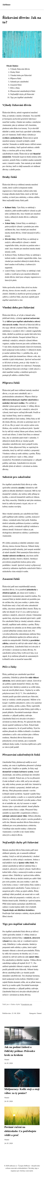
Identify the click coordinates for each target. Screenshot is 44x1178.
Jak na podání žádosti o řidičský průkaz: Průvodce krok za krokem (19, 1051)
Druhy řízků (15, 72)
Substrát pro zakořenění (19, 82)
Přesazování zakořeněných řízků (22, 91)
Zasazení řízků (16, 85)
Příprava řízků (15, 78)
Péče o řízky (15, 88)
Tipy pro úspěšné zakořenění (21, 97)
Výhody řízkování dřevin (20, 69)
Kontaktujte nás (26, 1004)
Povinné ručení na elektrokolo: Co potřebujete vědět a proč (20, 1131)
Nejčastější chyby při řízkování (22, 94)
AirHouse (6, 5)
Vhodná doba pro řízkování (21, 75)
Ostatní (39, 1013)
